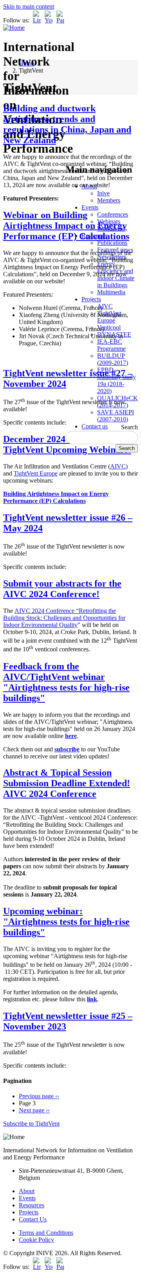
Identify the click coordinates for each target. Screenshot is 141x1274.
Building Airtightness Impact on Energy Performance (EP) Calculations (56, 497)
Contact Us (33, 1219)
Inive (103, 193)
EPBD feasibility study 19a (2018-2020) (116, 380)
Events (89, 207)
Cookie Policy (36, 1239)
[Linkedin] (37, 20)
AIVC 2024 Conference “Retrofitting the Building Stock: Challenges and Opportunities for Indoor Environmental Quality (64, 617)
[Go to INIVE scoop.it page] (62, 20)
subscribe (67, 749)
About (26, 1191)
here (71, 736)
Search (129, 427)
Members (108, 200)
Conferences (112, 214)
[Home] (14, 27)
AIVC (105, 306)
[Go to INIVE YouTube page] (48, 20)
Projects (91, 299)
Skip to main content (28, 6)
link (92, 999)
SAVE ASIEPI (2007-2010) (115, 416)
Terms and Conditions (46, 1232)
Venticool (109, 327)
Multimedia (111, 292)
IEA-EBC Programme (111, 345)
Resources (31, 1205)
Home (26, 63)
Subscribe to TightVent (31, 1123)
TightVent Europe (36, 473)
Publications (112, 242)
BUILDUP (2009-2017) (112, 359)
